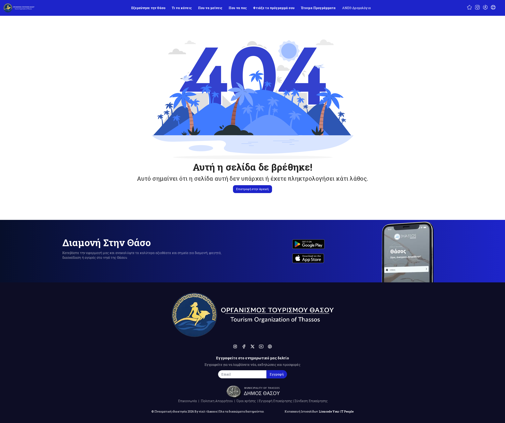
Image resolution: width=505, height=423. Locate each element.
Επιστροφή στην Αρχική (252, 189)
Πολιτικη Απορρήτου (217, 401)
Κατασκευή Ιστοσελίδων (301, 411)
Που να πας (238, 8)
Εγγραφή (277, 374)
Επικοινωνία (187, 401)
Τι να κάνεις (182, 8)
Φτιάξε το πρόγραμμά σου (273, 8)
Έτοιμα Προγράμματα (318, 8)
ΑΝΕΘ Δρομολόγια (356, 8)
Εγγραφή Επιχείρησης (275, 401)
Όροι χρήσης (246, 401)
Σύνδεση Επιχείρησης (311, 401)
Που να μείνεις (210, 8)
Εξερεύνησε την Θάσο (148, 8)
